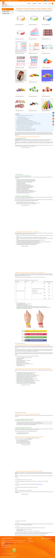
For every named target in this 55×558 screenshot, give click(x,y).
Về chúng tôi (34, 3)
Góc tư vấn (45, 3)
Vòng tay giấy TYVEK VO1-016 (46, 96)
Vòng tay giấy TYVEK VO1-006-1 (33, 53)
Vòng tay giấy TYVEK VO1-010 (46, 67)
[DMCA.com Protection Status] (14, 550)
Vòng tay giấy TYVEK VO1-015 (33, 96)
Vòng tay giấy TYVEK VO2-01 (19, 24)
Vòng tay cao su (6, 11)
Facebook (3, 553)
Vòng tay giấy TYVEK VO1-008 (19, 67)
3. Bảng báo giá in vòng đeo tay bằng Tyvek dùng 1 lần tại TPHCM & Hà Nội (26, 121)
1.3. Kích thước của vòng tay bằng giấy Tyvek (23, 119)
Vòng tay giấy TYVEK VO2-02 (33, 24)
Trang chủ (29, 3)
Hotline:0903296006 (5, 0)
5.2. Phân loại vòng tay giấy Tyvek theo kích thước (23, 127)
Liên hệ (50, 3)
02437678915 (7, 543)
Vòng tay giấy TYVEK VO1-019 (46, 110)
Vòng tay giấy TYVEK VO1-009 (33, 67)
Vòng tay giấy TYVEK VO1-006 (19, 53)
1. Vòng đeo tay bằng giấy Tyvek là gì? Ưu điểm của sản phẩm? (24, 115)
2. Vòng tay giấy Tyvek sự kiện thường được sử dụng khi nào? (24, 120)
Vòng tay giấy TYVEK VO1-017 (19, 110)
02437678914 (11, 543)
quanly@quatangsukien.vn (39, 484)
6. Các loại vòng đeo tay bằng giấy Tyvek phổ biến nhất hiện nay (24, 125)
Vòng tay (39, 3)
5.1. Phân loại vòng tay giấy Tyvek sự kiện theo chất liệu (24, 126)
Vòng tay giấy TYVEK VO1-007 (46, 53)
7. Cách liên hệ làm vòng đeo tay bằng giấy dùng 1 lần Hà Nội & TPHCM (25, 130)
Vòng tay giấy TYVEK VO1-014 (19, 96)
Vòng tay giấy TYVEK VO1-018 (33, 110)
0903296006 (5, 544)
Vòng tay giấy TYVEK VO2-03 (46, 24)
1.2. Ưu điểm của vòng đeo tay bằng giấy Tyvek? (23, 118)
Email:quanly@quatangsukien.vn (13, 0)
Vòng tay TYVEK (6, 13)
